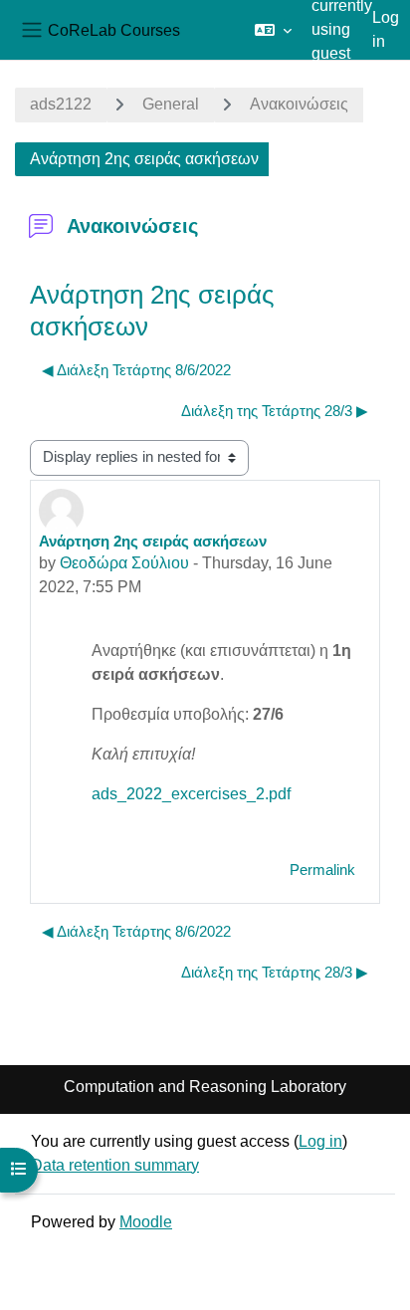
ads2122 (61, 104)
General (170, 104)
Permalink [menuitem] (322, 870)
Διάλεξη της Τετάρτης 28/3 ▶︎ (274, 411)
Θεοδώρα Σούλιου (124, 562)
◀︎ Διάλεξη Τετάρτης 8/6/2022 (136, 370)
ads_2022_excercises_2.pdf (191, 793)
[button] (273, 30)
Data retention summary (115, 1165)
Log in (385, 29)
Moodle (145, 1221)
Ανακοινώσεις (299, 104)
